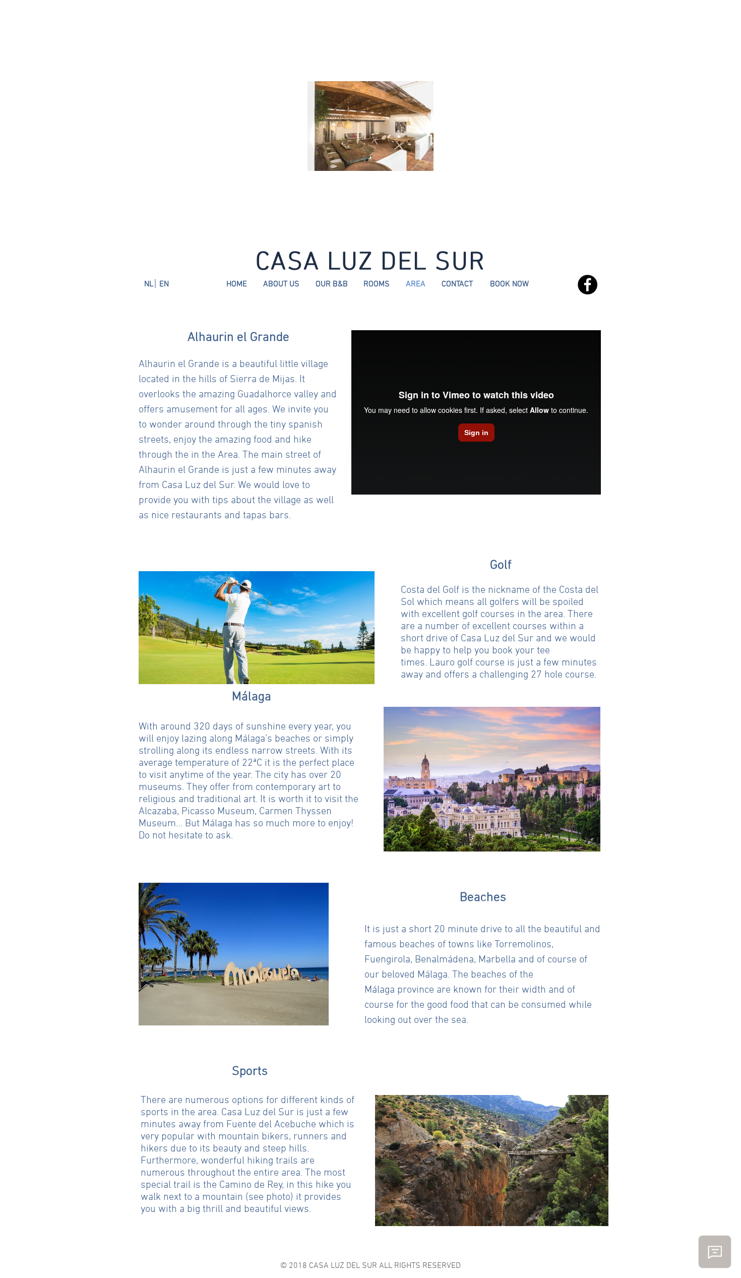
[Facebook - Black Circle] (587, 284)
